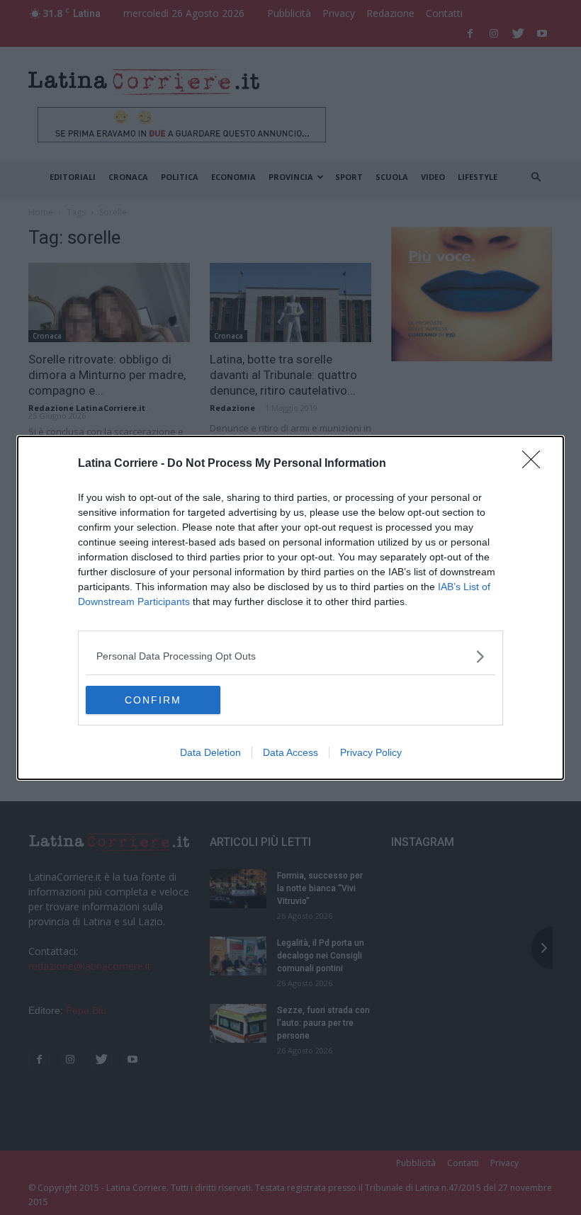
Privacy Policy (371, 752)
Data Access (290, 752)
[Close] (535, 464)
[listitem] (290, 656)
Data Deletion (210, 752)
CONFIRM (153, 700)
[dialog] (290, 607)
